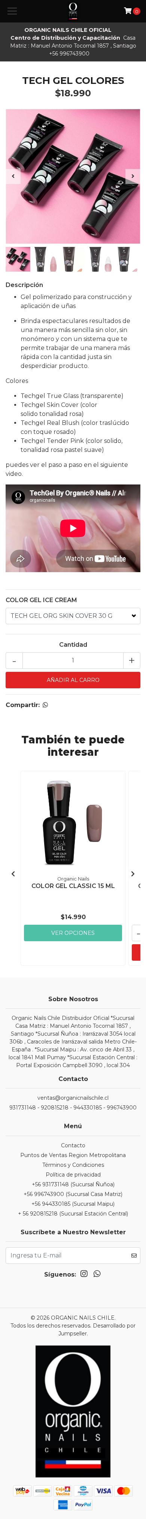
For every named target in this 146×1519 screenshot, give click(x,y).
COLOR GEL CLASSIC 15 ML (73, 886)
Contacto (73, 1145)
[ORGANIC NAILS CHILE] (73, 11)
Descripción (24, 285)
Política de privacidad (73, 1174)
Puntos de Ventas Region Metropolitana (73, 1155)
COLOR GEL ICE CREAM (41, 600)
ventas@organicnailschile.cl (73, 1097)
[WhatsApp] (96, 1275)
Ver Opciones (73, 933)
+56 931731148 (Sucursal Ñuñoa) (73, 1184)
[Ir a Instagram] (83, 1275)
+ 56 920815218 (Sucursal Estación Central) (73, 1213)
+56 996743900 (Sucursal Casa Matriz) (73, 1194)
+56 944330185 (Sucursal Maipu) (73, 1204)
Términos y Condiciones (73, 1165)
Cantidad (73, 644)
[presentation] (13, 176)
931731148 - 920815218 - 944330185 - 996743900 (73, 1107)
